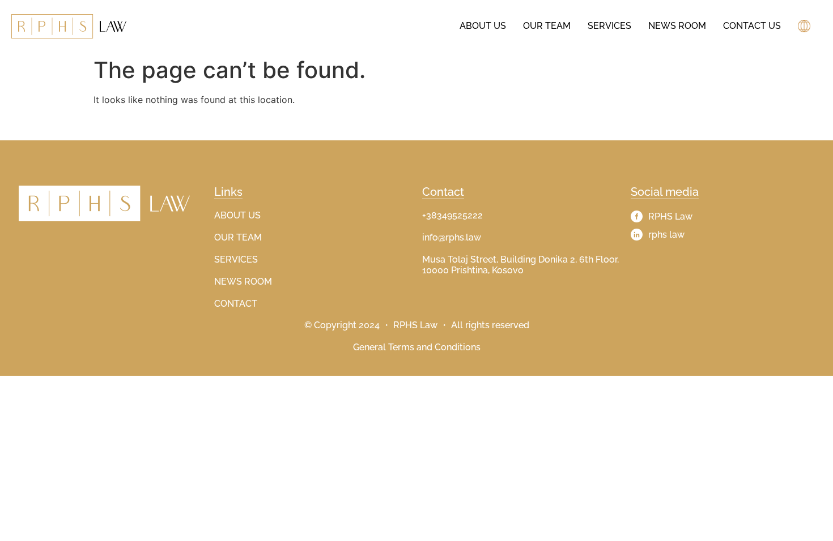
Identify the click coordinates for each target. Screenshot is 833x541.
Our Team (547, 25)
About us (483, 25)
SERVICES (236, 259)
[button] (805, 26)
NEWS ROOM (243, 281)
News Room (677, 25)
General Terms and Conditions (417, 347)
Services (609, 25)
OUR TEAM (238, 237)
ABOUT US (237, 215)
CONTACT (235, 303)
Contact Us (752, 25)
